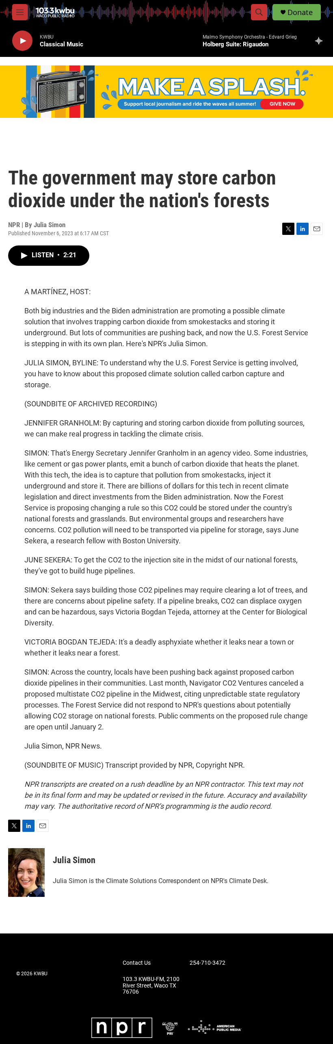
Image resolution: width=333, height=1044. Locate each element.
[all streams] (321, 40)
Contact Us (137, 963)
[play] (22, 41)
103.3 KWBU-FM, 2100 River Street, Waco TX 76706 (151, 985)
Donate (300, 12)
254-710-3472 (207, 963)
